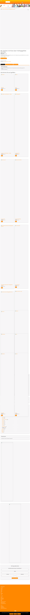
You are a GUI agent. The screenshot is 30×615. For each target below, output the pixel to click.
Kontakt (2, 593)
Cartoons (3, 7)
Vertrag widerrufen (3, 603)
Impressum (2, 606)
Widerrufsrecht (3, 602)
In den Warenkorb (4, 58)
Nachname (22, 574)
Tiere (2, 425)
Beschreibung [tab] (3, 64)
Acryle (1, 589)
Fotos (1, 590)
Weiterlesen (2, 90)
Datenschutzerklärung (3, 608)
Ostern (3, 420)
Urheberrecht (2, 607)
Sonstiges (6, 7)
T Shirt (2, 432)
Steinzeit (3, 424)
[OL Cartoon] (2, 0)
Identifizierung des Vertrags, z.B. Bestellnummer (15, 568)
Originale (7, 61)
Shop (1, 594)
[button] (28, 10)
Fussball (3, 417)
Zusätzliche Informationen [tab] (9, 64)
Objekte (3, 431)
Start (1, 7)
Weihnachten (3, 426)
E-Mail (15, 571)
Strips (1, 588)
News (1, 591)
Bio (1, 592)
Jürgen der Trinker (4, 419)
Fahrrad (3, 418)
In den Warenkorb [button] (16, 90)
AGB (1, 600)
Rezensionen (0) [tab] (16, 64)
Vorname (7, 574)
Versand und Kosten (3, 601)
